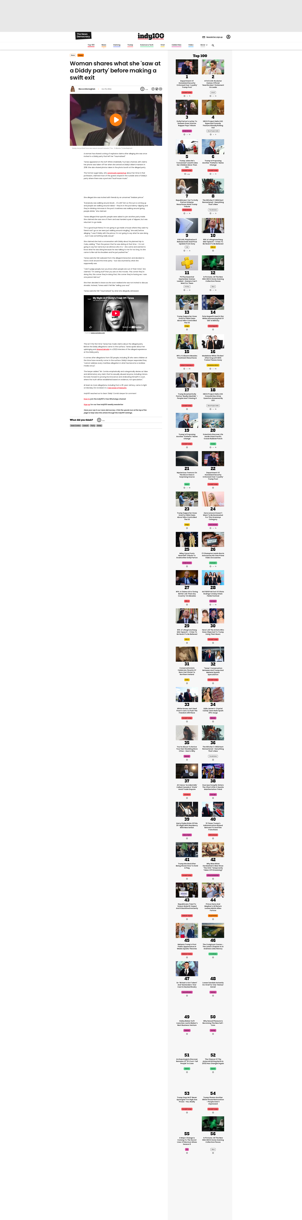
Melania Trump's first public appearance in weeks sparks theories (187, 946)
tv (187, 1149)
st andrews (213, 954)
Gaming (116, 45)
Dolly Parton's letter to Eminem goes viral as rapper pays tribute (187, 123)
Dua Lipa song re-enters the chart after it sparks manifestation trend (213, 787)
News (104, 45)
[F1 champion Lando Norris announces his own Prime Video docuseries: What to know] (213, 539)
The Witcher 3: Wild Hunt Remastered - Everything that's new (213, 202)
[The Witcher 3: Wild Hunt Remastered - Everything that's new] (213, 186)
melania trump (187, 954)
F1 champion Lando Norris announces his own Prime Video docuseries (213, 555)
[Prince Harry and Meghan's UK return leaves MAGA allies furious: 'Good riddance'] (213, 890)
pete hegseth (213, 326)
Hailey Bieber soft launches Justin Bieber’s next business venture (187, 1023)
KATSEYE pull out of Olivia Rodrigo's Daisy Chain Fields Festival (213, 594)
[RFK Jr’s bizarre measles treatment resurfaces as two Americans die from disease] (187, 341)
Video (190, 45)
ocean (213, 444)
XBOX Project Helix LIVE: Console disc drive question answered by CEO (213, 397)
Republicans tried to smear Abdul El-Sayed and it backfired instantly (187, 906)
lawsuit (85, 426)
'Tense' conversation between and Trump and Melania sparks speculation (213, 671)
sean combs (75, 426)
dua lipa (213, 794)
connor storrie (213, 1188)
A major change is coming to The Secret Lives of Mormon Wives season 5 (187, 1141)
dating (213, 1030)
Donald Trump (213, 170)
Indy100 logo (151, 36)
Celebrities (176, 45)
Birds (187, 680)
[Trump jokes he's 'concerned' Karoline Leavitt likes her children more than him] (187, 146)
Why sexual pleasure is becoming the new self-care (213, 1023)
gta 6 (213, 92)
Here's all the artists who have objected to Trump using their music (213, 632)
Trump (130, 45)
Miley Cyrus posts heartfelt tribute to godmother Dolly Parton (187, 555)
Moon (187, 484)
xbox (213, 286)
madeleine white (213, 365)
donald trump (186, 92)
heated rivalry (187, 992)
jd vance (187, 794)
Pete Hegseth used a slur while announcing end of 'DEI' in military (213, 318)
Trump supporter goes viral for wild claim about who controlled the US (187, 319)
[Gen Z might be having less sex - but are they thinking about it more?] (213, 1007)
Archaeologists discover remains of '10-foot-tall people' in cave (187, 1061)
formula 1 (213, 563)
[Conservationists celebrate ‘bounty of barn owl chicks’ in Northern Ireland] (187, 654)
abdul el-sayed (187, 916)
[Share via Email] (160, 88)
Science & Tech (146, 45)
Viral (163, 45)
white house (213, 835)
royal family (213, 916)
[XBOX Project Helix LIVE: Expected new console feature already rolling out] (213, 107)
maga (187, 326)
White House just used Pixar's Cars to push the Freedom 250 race (186, 710)
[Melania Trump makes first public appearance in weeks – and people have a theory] (187, 930)
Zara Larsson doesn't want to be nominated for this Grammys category (213, 516)
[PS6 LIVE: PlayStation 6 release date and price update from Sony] (187, 225)
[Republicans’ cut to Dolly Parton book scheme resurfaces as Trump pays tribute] (187, 186)
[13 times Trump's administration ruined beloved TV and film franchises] (213, 809)
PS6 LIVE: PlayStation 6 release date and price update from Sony (187, 241)
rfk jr (213, 247)
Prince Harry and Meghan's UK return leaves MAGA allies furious (213, 907)
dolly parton (187, 131)
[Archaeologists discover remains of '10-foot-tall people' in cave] (187, 1045)
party (93, 426)
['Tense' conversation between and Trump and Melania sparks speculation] (213, 654)
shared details (103, 349)
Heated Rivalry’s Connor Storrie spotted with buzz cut (213, 1180)
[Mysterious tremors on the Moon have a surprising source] (187, 458)
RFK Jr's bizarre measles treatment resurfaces (187, 357)
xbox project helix (213, 131)
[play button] (116, 120)
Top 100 (91, 45)
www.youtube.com (98, 333)
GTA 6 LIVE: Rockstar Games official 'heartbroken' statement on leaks (213, 84)
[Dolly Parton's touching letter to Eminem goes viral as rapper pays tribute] (187, 107)
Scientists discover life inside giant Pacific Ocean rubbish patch (213, 436)
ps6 (187, 247)
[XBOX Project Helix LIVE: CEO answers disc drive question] (213, 380)
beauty (213, 718)
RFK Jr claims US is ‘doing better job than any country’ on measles (187, 594)
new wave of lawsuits (117, 388)
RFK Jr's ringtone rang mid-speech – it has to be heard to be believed (213, 241)
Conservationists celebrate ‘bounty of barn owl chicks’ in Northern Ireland (187, 671)
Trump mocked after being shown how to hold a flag (187, 866)
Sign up (87, 404)
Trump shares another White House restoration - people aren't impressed (213, 1100)
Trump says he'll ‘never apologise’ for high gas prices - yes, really (187, 1099)
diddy (80, 55)
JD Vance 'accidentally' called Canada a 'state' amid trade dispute (186, 787)
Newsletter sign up (214, 37)
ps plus (187, 286)
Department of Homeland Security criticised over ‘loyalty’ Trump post (187, 84)
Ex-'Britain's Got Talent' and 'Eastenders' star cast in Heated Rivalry (187, 985)
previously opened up (117, 173)
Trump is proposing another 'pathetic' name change (213, 163)
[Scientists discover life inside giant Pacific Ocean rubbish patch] (213, 420)
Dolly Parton (187, 210)
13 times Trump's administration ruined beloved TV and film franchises (213, 826)
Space (213, 1069)
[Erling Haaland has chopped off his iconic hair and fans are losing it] (213, 1202)
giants (187, 1069)
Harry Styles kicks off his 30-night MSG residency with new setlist (187, 825)
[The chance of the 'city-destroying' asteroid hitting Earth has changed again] (213, 1045)
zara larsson (213, 525)
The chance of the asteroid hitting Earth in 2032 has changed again (213, 1061)
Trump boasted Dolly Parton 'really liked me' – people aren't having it (187, 396)
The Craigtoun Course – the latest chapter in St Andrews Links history (213, 946)
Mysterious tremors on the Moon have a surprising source (187, 475)
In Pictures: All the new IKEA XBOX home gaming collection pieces (213, 279)
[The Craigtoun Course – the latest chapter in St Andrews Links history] (213, 930)
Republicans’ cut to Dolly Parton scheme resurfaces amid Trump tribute (187, 203)
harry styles (187, 835)
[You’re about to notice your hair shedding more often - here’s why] (187, 732)
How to (87, 399)
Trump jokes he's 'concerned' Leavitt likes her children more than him (187, 164)
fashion (213, 992)
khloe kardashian (213, 875)
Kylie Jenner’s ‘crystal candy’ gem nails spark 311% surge (213, 710)
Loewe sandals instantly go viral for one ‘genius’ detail (213, 985)
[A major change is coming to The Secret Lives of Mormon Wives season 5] (187, 1123)
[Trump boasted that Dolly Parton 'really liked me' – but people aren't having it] (187, 380)
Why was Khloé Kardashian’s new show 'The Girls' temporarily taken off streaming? (213, 867)
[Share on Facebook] (153, 88)
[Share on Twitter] (156, 88)
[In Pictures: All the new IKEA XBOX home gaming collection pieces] (213, 262)
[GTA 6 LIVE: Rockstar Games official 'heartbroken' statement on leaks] (213, 66)
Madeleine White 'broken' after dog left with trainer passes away (213, 358)
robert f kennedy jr (187, 365)
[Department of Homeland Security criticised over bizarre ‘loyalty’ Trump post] (187, 66)
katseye (213, 601)
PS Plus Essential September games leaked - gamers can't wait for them (187, 280)
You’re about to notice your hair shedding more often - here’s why (187, 749)
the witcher (213, 210)
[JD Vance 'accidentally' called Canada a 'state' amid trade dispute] (187, 771)
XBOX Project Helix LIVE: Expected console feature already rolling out (213, 124)
